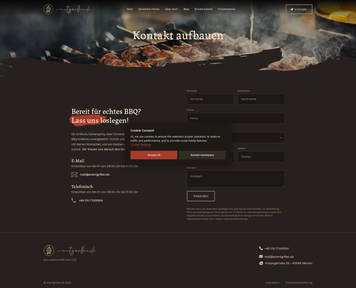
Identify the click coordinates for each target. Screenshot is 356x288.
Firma (190, 110)
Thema (190, 129)
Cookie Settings (141, 144)
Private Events (203, 9)
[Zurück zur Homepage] (70, 250)
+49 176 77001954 (91, 200)
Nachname (244, 91)
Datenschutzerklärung (299, 282)
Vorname (192, 91)
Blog (186, 9)
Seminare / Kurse (148, 9)
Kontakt (301, 9)
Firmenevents (226, 9)
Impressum (273, 282)
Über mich (171, 9)
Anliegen (192, 167)
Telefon (242, 148)
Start (130, 9)
